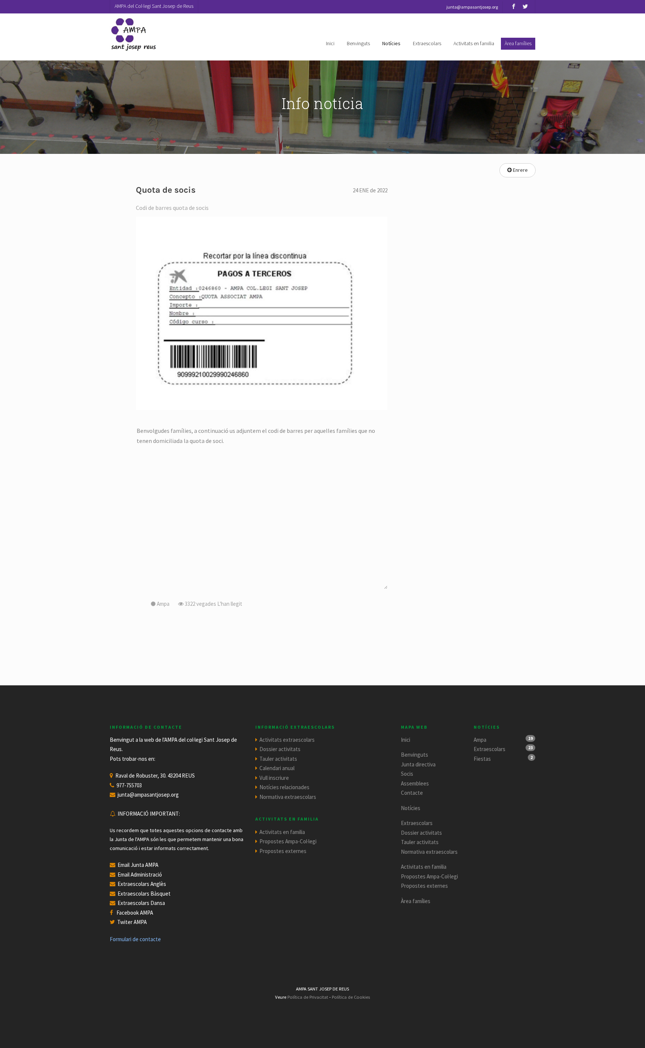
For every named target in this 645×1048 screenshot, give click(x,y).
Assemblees (415, 783)
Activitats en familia (474, 43)
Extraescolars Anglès (142, 883)
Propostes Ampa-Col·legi (288, 841)
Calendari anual (277, 768)
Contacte (412, 792)
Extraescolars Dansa (141, 902)
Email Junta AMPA (138, 864)
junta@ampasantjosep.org (148, 794)
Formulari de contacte (135, 939)
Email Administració (140, 874)
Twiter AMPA (132, 921)
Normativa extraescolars (287, 796)
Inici (330, 43)
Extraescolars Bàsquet (144, 893)
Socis (407, 773)
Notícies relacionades (284, 787)
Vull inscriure (274, 777)
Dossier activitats (279, 749)
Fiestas (482, 758)
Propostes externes (282, 851)
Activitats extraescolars (287, 739)
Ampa (480, 739)
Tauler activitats (278, 758)
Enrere (520, 170)
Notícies (391, 43)
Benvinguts (358, 43)
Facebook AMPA (134, 912)
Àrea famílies (415, 901)
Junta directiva (418, 764)
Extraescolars (427, 43)
